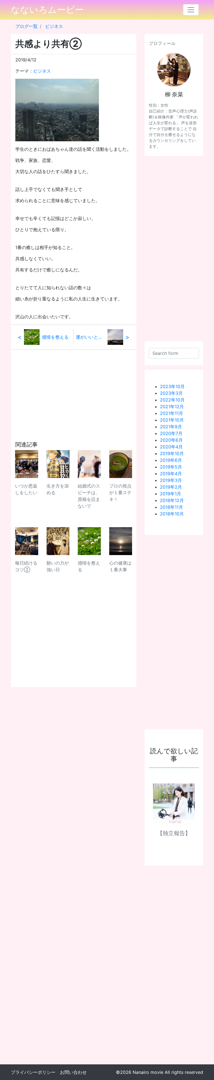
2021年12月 (172, 406)
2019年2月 (171, 487)
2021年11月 (171, 413)
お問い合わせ (73, 1072)
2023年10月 (172, 386)
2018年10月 (172, 514)
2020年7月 (171, 433)
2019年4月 (171, 473)
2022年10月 (172, 400)
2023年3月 (171, 393)
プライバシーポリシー (33, 1072)
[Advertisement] (73, 389)
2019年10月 (172, 453)
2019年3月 (171, 480)
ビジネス (54, 26)
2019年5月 (171, 467)
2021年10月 (172, 420)
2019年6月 (171, 460)
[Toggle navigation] (191, 9)
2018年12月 (172, 500)
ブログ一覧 (26, 26)
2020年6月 (171, 440)
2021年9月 (171, 426)
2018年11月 (171, 507)
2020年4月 (171, 447)
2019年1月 (170, 493)
